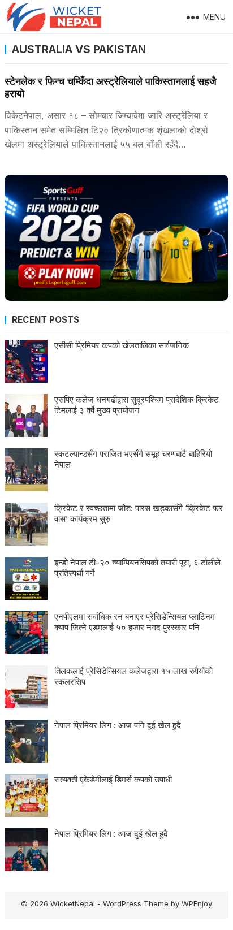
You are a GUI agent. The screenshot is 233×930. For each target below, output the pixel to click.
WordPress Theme (136, 903)
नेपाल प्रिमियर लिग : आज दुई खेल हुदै (111, 833)
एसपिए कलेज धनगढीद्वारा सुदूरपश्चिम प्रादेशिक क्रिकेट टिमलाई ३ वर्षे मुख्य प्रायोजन (136, 405)
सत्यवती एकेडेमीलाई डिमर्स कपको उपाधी (113, 779)
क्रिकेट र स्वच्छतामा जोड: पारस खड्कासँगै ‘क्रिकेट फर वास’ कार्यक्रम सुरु (138, 514)
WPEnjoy (197, 903)
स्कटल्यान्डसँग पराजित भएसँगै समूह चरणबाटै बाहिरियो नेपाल (133, 459)
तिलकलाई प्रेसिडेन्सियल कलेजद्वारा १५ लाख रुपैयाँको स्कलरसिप (133, 676)
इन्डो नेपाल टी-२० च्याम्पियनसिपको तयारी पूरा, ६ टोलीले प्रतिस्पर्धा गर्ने (137, 568)
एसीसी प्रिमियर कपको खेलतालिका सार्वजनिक (121, 345)
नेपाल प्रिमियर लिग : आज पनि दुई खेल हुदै (117, 725)
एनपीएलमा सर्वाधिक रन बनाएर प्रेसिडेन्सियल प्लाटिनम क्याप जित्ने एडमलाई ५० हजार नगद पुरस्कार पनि (134, 622)
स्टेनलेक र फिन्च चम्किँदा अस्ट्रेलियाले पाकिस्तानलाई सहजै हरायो (111, 87)
